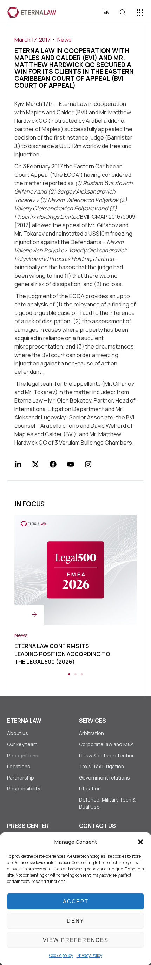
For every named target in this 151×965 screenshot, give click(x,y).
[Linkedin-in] (17, 464)
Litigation (90, 788)
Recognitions (22, 755)
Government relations (104, 777)
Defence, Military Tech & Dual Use (107, 803)
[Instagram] (88, 464)
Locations (18, 766)
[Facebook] (53, 464)
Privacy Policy (89, 955)
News (64, 39)
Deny (75, 921)
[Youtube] (70, 464)
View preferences (76, 940)
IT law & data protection (107, 755)
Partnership (20, 777)
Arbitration (91, 733)
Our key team (22, 744)
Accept (75, 901)
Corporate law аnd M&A (106, 744)
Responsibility (23, 788)
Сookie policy (61, 955)
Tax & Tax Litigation (102, 766)
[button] (140, 841)
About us (17, 733)
